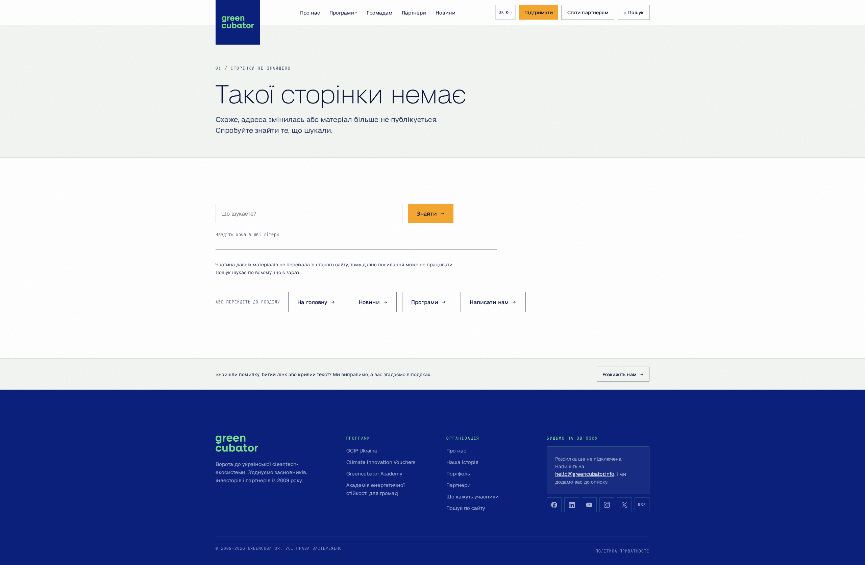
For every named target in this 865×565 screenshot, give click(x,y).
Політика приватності (622, 551)
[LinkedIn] (571, 504)
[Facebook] (554, 504)
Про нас (310, 12)
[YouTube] (589, 504)
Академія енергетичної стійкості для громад (375, 489)
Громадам (379, 12)
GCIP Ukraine (361, 450)
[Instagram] (606, 504)
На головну (312, 302)
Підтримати (538, 12)
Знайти (427, 213)
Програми (343, 12)
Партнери (414, 12)
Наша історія (462, 462)
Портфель (458, 473)
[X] (624, 504)
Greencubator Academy (374, 473)
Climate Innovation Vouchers (380, 462)
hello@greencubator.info (584, 474)
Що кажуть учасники (472, 496)
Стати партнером (588, 12)
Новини (445, 12)
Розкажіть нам (619, 374)
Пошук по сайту (465, 508)
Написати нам (489, 302)
